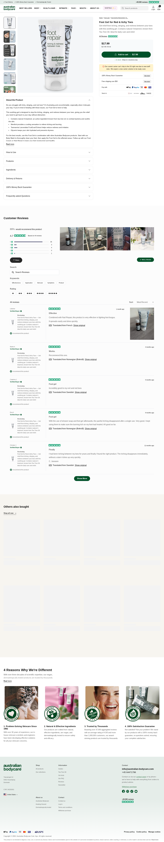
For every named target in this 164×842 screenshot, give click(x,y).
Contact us (61, 801)
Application (29, 283)
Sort (131, 302)
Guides (60, 769)
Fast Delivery (9, 2)
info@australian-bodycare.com (138, 769)
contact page (141, 777)
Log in (60, 804)
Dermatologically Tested (44, 2)
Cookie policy (141, 832)
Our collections (41, 772)
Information (62, 765)
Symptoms (50, 283)
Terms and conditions (65, 807)
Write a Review (147, 260)
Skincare (40, 283)
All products (39, 769)
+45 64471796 (129, 772)
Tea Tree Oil (62, 772)
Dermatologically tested (43, 807)
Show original (79, 325)
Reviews (61, 782)
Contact (61, 797)
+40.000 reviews (142, 2)
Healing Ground (41, 804)
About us (39, 797)
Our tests (61, 775)
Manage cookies (154, 832)
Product (61, 283)
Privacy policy (129, 832)
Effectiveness (16, 283)
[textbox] (34, 272)
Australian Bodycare (42, 801)
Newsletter (61, 785)
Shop (38, 765)
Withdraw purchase (64, 810)
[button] (108, 36)
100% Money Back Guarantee (25, 2)
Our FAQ (61, 778)
